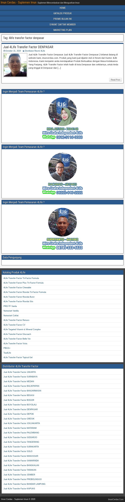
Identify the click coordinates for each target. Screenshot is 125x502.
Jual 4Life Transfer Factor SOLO (18, 451)
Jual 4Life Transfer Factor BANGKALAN (21, 465)
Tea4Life (7, 353)
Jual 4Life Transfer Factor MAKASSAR (21, 456)
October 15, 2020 (13, 51)
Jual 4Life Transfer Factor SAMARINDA (21, 460)
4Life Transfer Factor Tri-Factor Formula (21, 278)
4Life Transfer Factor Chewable (17, 287)
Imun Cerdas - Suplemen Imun (18, 2)
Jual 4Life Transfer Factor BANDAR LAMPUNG (24, 484)
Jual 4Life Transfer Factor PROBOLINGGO (23, 479)
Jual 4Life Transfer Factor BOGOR (19, 400)
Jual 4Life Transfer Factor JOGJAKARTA (22, 423)
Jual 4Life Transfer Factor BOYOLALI (20, 405)
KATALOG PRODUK (63, 13)
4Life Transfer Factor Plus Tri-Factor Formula (23, 283)
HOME (63, 7)
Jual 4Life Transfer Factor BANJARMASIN (22, 391)
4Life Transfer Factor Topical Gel (18, 357)
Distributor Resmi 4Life (35, 51)
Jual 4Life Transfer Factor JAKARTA (20, 372)
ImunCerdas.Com (115, 499)
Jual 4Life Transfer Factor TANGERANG (21, 442)
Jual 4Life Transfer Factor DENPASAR (28, 47)
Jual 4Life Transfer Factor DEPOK (19, 414)
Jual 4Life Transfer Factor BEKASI (19, 395)
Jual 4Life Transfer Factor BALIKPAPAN (21, 386)
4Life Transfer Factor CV (14, 325)
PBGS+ (7, 348)
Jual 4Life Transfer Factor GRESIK (19, 419)
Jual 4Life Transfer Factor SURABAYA (21, 377)
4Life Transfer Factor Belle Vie (17, 339)
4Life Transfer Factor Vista (15, 343)
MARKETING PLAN (62, 30)
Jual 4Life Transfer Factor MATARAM (20, 428)
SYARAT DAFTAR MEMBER (63, 24)
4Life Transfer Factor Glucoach (17, 334)
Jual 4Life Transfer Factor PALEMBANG (21, 433)
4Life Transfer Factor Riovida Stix (18, 301)
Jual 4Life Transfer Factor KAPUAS (19, 488)
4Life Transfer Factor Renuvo (16, 320)
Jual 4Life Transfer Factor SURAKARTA (21, 447)
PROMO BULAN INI (62, 18)
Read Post (115, 80)
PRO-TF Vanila (10, 306)
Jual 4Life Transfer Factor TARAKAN (20, 470)
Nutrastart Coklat (11, 315)
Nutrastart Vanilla (11, 311)
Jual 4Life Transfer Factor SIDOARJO (20, 437)
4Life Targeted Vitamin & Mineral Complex (22, 329)
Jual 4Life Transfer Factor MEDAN (19, 381)
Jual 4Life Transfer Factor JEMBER (19, 475)
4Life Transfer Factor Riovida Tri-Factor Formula (25, 292)
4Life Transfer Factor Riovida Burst (19, 297)
